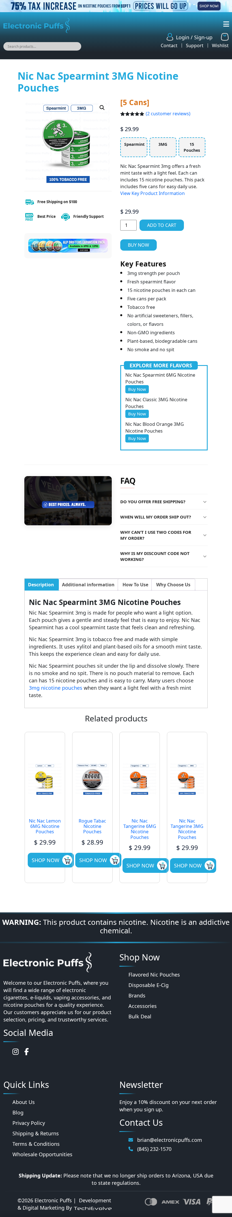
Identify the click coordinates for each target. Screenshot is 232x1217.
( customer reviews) (168, 113)
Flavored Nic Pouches (154, 974)
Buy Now (138, 245)
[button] (102, 108)
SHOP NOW (45, 860)
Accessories (142, 1006)
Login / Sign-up (194, 37)
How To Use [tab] (135, 585)
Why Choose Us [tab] (173, 585)
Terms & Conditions (36, 1143)
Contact (169, 45)
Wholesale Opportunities (42, 1154)
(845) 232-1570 (154, 1149)
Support (194, 45)
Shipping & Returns (35, 1133)
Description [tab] (41, 585)
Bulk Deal (139, 1016)
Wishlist (220, 45)
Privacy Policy (28, 1123)
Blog (17, 1112)
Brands (136, 995)
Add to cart (161, 225)
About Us (23, 1102)
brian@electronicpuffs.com (169, 1139)
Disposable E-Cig (148, 985)
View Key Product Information (152, 193)
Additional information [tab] (88, 585)
